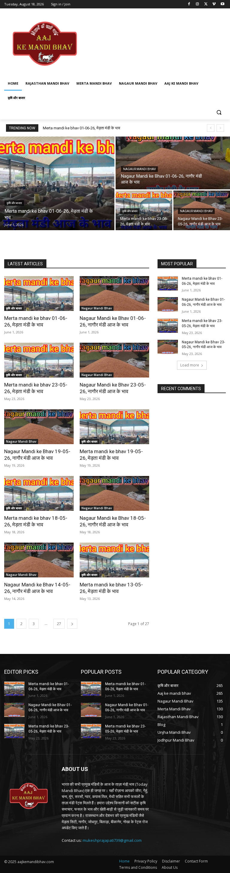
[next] (220, 128)
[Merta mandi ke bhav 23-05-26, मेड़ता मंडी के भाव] (144, 210)
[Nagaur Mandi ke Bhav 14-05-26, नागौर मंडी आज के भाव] (39, 560)
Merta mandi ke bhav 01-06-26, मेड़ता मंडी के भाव (81, 128)
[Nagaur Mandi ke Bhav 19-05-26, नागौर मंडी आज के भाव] (39, 426)
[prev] (210, 128)
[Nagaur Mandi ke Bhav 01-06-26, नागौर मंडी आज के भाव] (173, 163)
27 (59, 623)
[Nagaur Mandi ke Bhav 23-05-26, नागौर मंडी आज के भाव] (114, 360)
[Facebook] (189, 4)
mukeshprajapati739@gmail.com (112, 840)
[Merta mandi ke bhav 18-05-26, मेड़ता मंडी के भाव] (39, 493)
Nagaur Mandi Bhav (139, 169)
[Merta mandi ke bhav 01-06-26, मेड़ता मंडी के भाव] (57, 183)
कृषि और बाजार (14, 203)
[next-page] (72, 624)
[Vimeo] (214, 4)
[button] (219, 112)
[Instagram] (197, 4)
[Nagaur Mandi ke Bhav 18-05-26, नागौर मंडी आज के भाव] (114, 493)
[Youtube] (222, 4)
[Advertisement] (156, 44)
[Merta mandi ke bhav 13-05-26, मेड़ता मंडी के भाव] (114, 560)
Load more (189, 365)
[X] (205, 4)
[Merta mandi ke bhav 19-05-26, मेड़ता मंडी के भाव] (114, 426)
